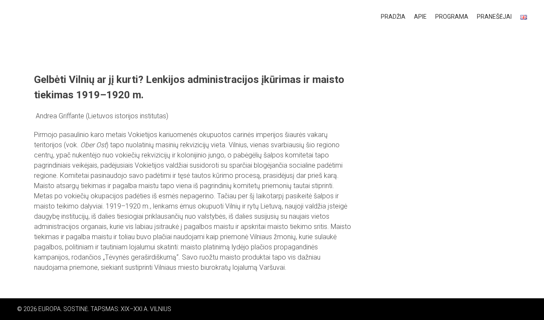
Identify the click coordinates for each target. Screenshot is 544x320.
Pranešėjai (494, 16)
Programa (451, 16)
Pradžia (393, 16)
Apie (420, 16)
